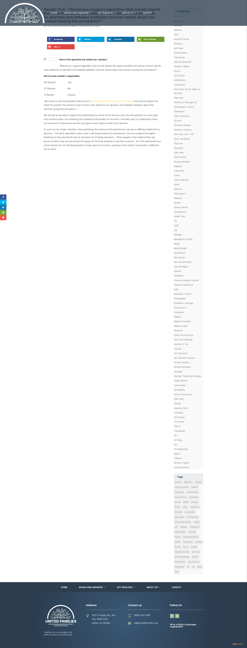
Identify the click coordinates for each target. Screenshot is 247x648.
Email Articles (180, 157)
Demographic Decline (184, 107)
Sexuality (178, 371)
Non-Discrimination (183, 262)
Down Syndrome (182, 139)
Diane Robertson (181, 116)
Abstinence (188, 482)
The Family (179, 421)
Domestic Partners (182, 125)
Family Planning (181, 180)
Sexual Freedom (181, 362)
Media (176, 244)
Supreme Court (181, 408)
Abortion (87, 26)
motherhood (179, 253)
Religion (177, 316)
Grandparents (180, 212)
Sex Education (181, 353)
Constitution (179, 84)
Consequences (181, 497)
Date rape (178, 97)
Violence (178, 458)
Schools (178, 348)
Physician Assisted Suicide (186, 280)
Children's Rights (181, 66)
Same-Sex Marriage (183, 339)
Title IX (177, 426)
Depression (179, 111)
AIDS (176, 34)
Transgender (179, 431)
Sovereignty (179, 389)
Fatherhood (194, 507)
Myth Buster (179, 257)
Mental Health (180, 248)
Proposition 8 (180, 307)
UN (175, 444)
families (178, 507)
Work (177, 572)
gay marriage (179, 517)
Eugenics (178, 166)
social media (179, 385)
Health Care (179, 216)
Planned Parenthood (183, 285)
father (176, 184)
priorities (198, 542)
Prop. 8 (185, 547)
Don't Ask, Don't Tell (183, 134)
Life (175, 230)
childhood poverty (182, 487)
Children (194, 487)
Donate (147, 13)
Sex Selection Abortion (184, 358)
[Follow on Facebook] (172, 616)
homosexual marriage (183, 522)
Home (54, 13)
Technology (179, 417)
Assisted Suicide (181, 39)
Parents (177, 271)
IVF (175, 221)
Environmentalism (182, 161)
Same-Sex (196, 552)
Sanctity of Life (181, 344)
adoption (178, 30)
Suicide (177, 403)
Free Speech (180, 193)
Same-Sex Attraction (183, 335)
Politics (177, 542)
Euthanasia (179, 170)
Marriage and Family (183, 239)
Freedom (178, 198)
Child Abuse (179, 57)
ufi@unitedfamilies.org (146, 623)
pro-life (177, 547)
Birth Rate (178, 48)
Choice (177, 71)
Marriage (178, 234)
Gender (177, 202)
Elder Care (178, 152)
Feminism (178, 189)
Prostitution (179, 312)
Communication (192, 492)
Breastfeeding (180, 52)
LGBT (176, 225)
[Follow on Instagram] (177, 616)
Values (177, 453)
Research (178, 330)
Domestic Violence (182, 129)
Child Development (182, 62)
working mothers (181, 467)
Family (177, 175)
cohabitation (179, 492)
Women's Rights (181, 462)
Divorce (177, 120)
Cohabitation (180, 80)
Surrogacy (179, 412)
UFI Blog (95, 26)
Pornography (180, 298)
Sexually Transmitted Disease (187, 376)
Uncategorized (180, 449)
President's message (183, 303)
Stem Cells (179, 399)
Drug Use (178, 143)
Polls (176, 289)
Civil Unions (179, 75)
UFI (175, 435)
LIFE (176, 527)
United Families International (58, 26)
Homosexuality (192, 517)
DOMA (185, 502)
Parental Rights (181, 266)
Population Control (182, 294)
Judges (196, 522)
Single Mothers (181, 380)
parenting (192, 532)
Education (178, 148)
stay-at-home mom (183, 394)
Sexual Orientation (182, 367)
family (185, 507)
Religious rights (181, 326)
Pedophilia (178, 275)
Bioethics (178, 43)
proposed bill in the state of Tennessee (112, 101)
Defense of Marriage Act (185, 102)
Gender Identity (181, 207)
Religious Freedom (182, 321)
